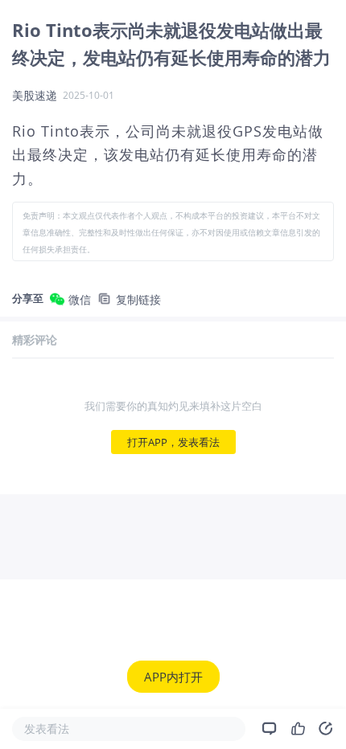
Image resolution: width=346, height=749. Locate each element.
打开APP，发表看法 (173, 442)
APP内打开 (173, 677)
